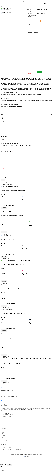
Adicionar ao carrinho (10, 205)
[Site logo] (26, 2)
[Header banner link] (26, 235)
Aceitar (9, 464)
